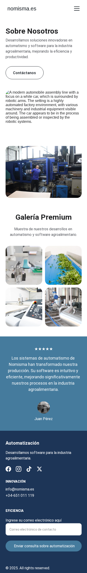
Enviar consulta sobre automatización (44, 546)
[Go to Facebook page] (8, 469)
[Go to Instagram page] (18, 469)
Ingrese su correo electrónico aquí (33, 520)
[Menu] (77, 8)
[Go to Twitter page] (39, 469)
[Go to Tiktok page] (29, 469)
